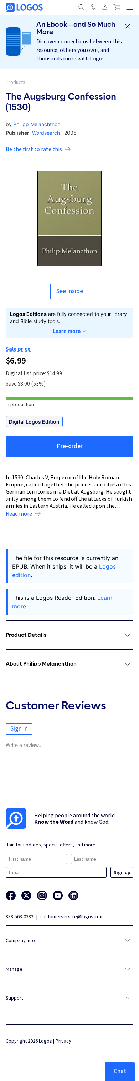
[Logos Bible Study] (24, 7)
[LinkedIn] (73, 895)
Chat (120, 1071)
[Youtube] (58, 895)
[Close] (127, 26)
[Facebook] (11, 895)
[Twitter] (26, 895)
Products (15, 82)
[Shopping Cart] (116, 7)
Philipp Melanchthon (36, 124)
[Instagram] (42, 895)
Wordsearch (46, 133)
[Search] (81, 7)
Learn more (67, 331)
